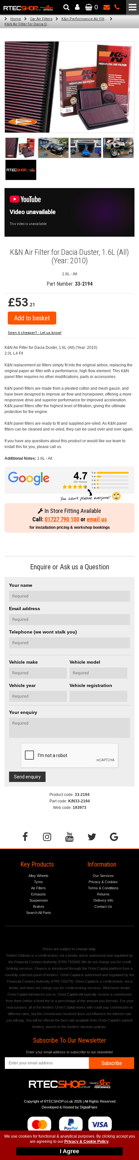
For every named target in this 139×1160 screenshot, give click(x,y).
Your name (20, 585)
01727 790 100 (62, 519)
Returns (103, 894)
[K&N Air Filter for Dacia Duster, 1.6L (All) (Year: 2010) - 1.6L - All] (69, 87)
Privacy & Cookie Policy (86, 1141)
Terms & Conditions (103, 888)
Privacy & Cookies (103, 882)
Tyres (38, 882)
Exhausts (38, 894)
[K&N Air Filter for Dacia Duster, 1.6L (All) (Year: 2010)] (21, 147)
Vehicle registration (91, 685)
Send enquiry (27, 776)
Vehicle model (85, 662)
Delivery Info (103, 900)
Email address (24, 608)
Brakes (38, 906)
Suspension (38, 900)
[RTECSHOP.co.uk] (21, 170)
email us (97, 519)
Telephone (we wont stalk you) (43, 631)
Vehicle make (23, 662)
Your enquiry (23, 712)
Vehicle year (22, 685)
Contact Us (103, 906)
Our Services (103, 876)
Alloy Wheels (38, 876)
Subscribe (112, 1063)
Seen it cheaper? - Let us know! (34, 333)
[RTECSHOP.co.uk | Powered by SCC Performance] (53, 147)
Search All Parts (38, 913)
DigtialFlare (88, 1107)
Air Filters (38, 888)
